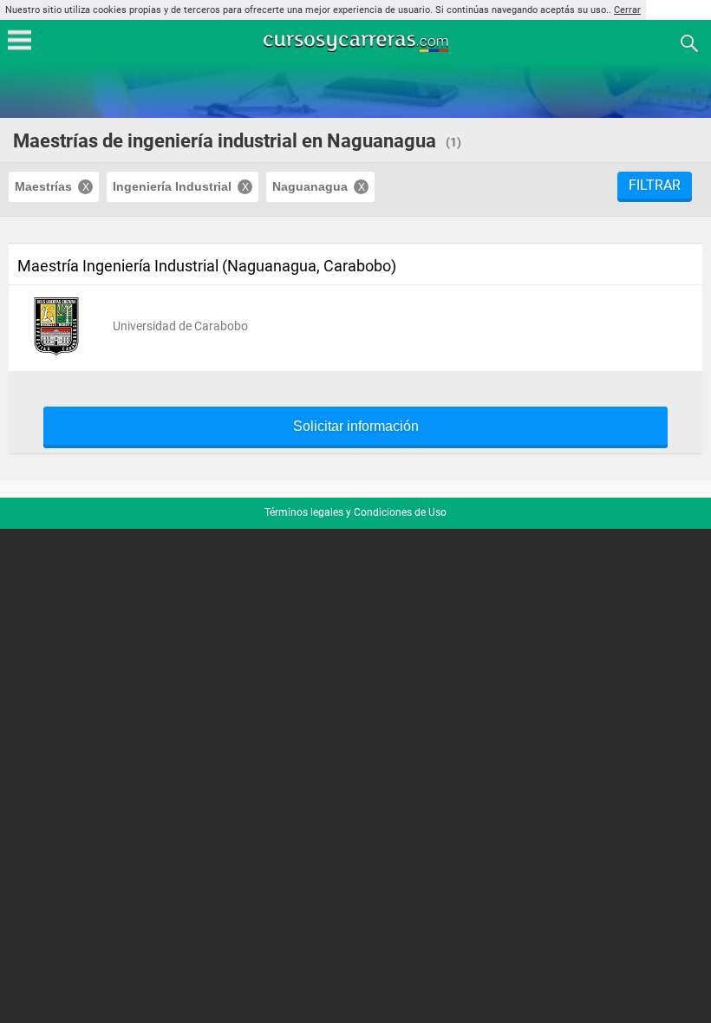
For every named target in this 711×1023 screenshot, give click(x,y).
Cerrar (627, 10)
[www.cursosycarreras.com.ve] (357, 42)
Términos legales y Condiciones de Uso (355, 512)
